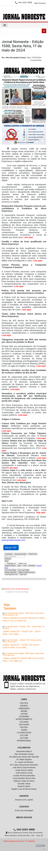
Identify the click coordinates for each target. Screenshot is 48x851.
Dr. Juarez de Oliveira (24, 762)
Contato (24, 806)
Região (24, 711)
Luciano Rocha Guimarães (24, 775)
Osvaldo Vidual (24, 783)
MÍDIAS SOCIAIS (24, 817)
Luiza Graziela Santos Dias (24, 778)
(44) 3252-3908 (24, 829)
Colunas (24, 722)
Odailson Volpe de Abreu (24, 781)
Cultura (24, 735)
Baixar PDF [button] (11, 547)
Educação (24, 724)
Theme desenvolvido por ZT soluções (19, 841)
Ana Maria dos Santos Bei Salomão (24, 757)
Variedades (24, 708)
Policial (24, 727)
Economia (24, 716)
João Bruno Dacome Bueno (24, 767)
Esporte (24, 706)
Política (24, 703)
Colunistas (24, 747)
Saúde (24, 730)
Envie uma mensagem (24, 810)
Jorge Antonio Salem (24, 770)
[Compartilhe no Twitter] (44, 61)
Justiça (24, 714)
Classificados (24, 732)
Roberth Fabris (24, 786)
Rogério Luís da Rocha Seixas (24, 789)
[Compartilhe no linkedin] (43, 61)
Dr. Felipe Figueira (24, 759)
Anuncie (24, 796)
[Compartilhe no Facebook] (45, 61)
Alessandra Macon (24, 751)
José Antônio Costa (24, 773)
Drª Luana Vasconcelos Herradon (24, 765)
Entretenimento (24, 719)
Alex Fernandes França (24, 754)
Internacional (24, 740)
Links (24, 699)
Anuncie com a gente (24, 800)
